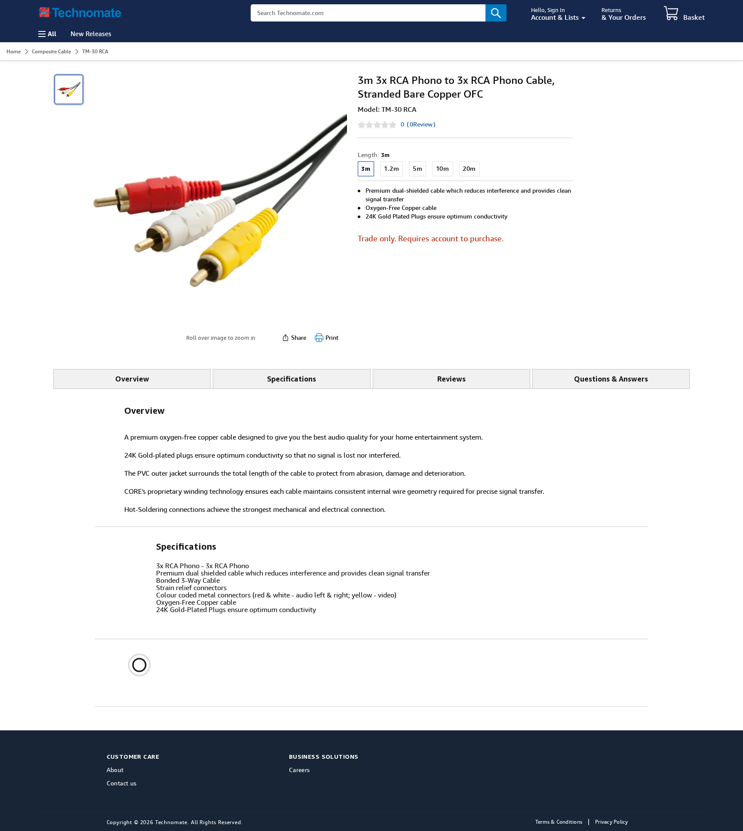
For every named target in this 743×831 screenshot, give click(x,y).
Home (13, 52)
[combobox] (379, 13)
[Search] (496, 13)
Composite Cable (51, 52)
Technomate (171, 822)
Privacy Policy (611, 822)
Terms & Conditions (558, 822)
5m (417, 168)
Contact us (122, 783)
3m (365, 168)
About (115, 769)
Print (331, 338)
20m (469, 168)
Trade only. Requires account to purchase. (431, 238)
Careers (299, 769)
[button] (684, 14)
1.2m (391, 168)
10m (442, 168)
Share (298, 338)
